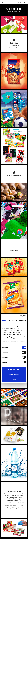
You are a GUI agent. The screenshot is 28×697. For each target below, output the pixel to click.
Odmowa (14, 379)
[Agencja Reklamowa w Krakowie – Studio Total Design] (14, 10)
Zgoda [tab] (4, 320)
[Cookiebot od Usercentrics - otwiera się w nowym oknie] (19, 316)
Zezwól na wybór (14, 374)
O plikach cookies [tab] (21, 320)
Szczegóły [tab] (11, 320)
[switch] (24, 352)
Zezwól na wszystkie (14, 369)
